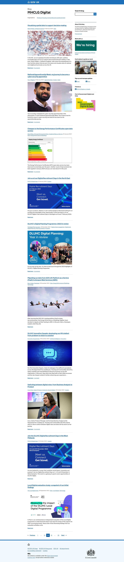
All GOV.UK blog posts (45, 548)
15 (51, 535)
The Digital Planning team (34, 227)
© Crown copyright (90, 557)
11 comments (37, 171)
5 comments (37, 68)
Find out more (78, 33)
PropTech (47, 228)
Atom (88, 81)
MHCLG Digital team (33, 181)
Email (78, 81)
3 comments (37, 429)
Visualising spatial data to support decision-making (47, 25)
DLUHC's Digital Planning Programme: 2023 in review (48, 224)
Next (62, 535)
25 (58, 535)
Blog (30, 9)
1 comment (36, 378)
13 (44, 535)
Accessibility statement (34, 551)
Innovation (63, 338)
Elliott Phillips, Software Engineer (36, 28)
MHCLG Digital (39, 12)
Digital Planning (31, 228)
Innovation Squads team (34, 338)
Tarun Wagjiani (31, 80)
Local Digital (56, 490)
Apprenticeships (48, 80)
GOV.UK (55, 548)
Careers (55, 80)
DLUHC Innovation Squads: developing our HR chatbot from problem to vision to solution (48, 334)
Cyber (58, 80)
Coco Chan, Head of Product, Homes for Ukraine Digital (41, 390)
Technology (30, 284)
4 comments (37, 271)
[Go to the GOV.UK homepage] (33, 2)
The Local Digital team (33, 490)
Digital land (68, 227)
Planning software (40, 228)
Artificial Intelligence (55, 338)
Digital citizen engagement (58, 227)
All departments (64, 548)
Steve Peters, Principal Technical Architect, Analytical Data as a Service (45, 134)
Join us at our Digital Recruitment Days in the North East (49, 178)
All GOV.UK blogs (33, 548)
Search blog (79, 11)
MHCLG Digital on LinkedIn (83, 89)
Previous (32, 535)
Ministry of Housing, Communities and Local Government (51, 17)
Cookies (45, 551)
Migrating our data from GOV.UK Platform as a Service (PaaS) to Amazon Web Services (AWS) (48, 279)
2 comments (37, 122)
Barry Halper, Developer (33, 283)
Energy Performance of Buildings (38, 135)
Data (55, 28)
